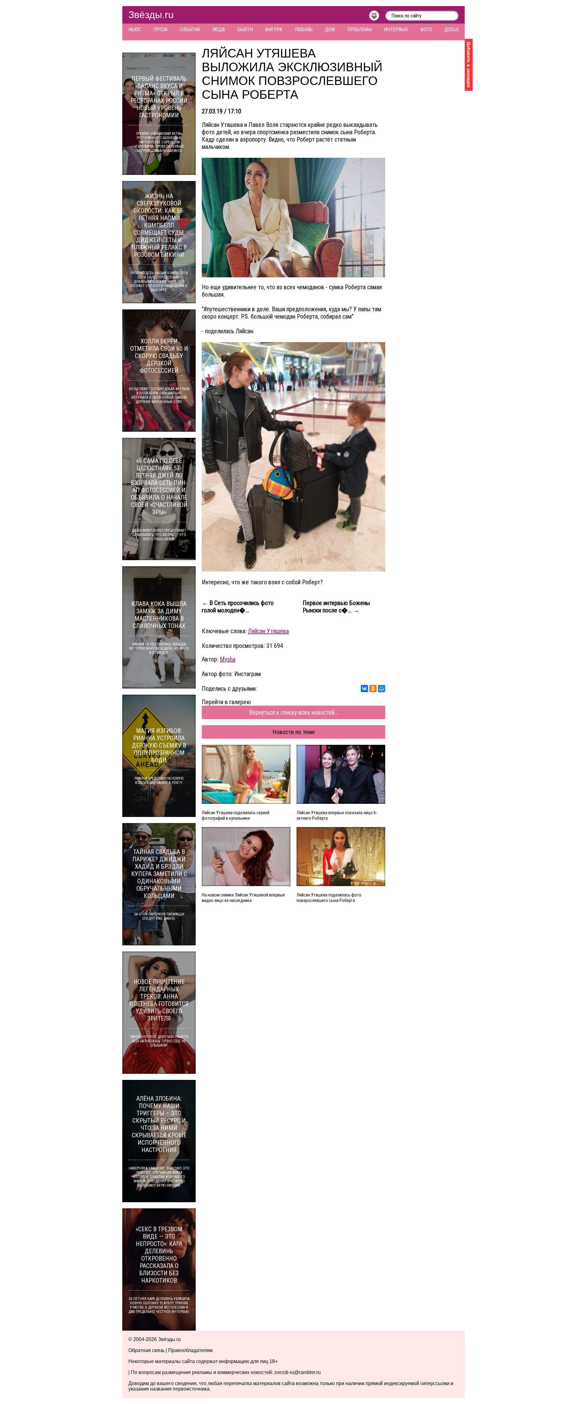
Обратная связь (146, 1350)
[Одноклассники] (373, 688)
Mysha (227, 659)
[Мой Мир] (381, 688)
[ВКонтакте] (364, 688)
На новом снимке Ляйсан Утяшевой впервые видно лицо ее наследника (243, 897)
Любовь (304, 29)
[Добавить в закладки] (469, 65)
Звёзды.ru (151, 14)
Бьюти (245, 29)
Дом (330, 29)
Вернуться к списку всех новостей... (293, 712)
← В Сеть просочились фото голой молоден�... (238, 606)
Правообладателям (190, 1350)
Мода (218, 29)
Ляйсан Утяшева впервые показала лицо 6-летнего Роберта (337, 815)
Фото (426, 29)
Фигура (273, 29)
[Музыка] (377, 17)
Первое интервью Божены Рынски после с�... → (336, 606)
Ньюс (134, 29)
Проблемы (359, 29)
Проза (160, 29)
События (190, 29)
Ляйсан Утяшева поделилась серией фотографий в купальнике (235, 815)
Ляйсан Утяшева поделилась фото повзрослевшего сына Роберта (329, 897)
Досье (452, 29)
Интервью (396, 29)
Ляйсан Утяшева (268, 631)
